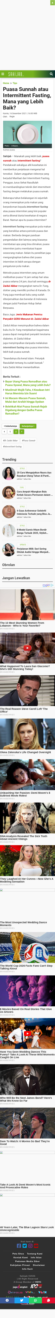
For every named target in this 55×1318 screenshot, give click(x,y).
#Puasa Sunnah (28, 440)
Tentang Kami (35, 1254)
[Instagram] (30, 1245)
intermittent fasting (29, 160)
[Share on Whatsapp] (35, 1300)
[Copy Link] (48, 1300)
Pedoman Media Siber (27, 1261)
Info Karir (27, 1269)
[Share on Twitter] (22, 1300)
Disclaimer (39, 1265)
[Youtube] (36, 1245)
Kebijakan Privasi (20, 1265)
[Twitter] (25, 1245)
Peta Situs (18, 1254)
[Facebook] (19, 1245)
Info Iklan (36, 1257)
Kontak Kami (20, 1257)
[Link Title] (3, 74)
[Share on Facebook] (7, 1300)
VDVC (38, 1282)
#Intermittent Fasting (12, 446)
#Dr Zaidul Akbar (10, 440)
